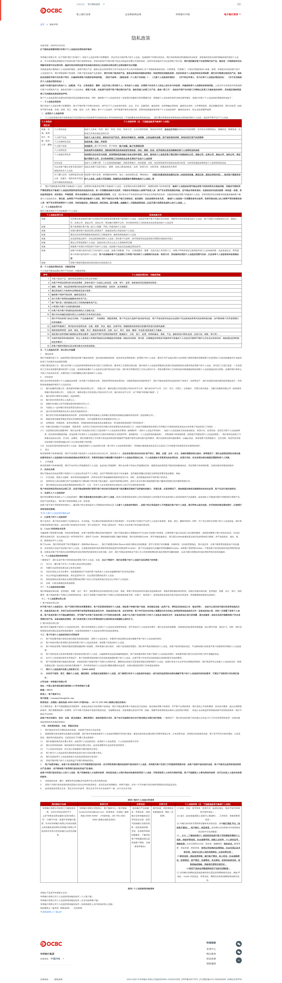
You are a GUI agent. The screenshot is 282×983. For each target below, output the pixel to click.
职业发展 (211, 958)
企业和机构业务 (133, 14)
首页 (42, 24)
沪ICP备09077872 (189, 979)
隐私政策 (141, 37)
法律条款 (44, 979)
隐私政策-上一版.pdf (52, 911)
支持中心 (211, 948)
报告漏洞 (211, 963)
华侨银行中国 (183, 14)
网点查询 (211, 953)
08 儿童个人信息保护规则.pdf (56, 513)
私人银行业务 (84, 14)
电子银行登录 (231, 14)
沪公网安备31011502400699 (212, 979)
